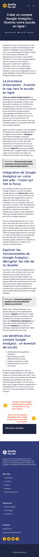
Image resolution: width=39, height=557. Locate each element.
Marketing (8, 488)
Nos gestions (9, 514)
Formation (8, 481)
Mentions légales (10, 507)
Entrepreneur (9, 478)
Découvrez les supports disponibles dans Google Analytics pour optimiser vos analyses (17, 418)
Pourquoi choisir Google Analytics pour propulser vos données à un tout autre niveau (22, 405)
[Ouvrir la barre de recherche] (28, 5)
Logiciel (32, 32)
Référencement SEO (11, 492)
